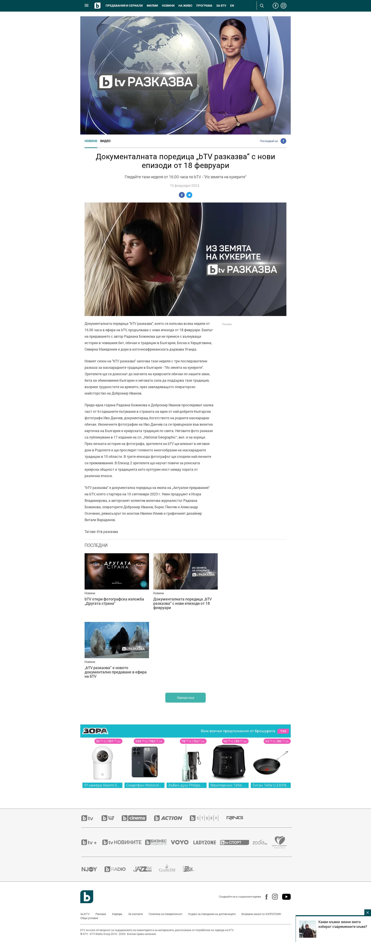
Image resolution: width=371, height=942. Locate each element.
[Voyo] (182, 842)
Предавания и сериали (124, 5)
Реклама (101, 914)
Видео (105, 141)
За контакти (135, 914)
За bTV (221, 5)
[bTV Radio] (119, 869)
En (232, 5)
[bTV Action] (172, 818)
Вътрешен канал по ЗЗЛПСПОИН (261, 914)
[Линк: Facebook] (264, 896)
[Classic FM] (171, 869)
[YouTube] (284, 896)
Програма (204, 5)
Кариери (117, 914)
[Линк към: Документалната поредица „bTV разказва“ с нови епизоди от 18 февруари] (185, 585)
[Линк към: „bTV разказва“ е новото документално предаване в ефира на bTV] (117, 654)
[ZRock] (193, 869)
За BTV (85, 914)
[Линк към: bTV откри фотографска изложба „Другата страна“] (117, 585)
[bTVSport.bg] (236, 842)
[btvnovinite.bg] (123, 842)
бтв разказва (107, 531)
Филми (152, 5)
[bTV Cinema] (138, 818)
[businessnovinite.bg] (158, 842)
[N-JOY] (93, 869)
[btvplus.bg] (91, 842)
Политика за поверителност (165, 914)
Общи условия (89, 918)
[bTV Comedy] (112, 818)
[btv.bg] (91, 818)
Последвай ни (269, 141)
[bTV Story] (208, 818)
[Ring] (238, 818)
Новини (168, 5)
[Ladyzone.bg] (206, 842)
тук (283, 731)
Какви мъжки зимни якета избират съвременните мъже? (342, 924)
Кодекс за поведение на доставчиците (212, 914)
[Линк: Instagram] (273, 897)
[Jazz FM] (146, 869)
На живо (185, 5)
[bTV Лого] (86, 896)
